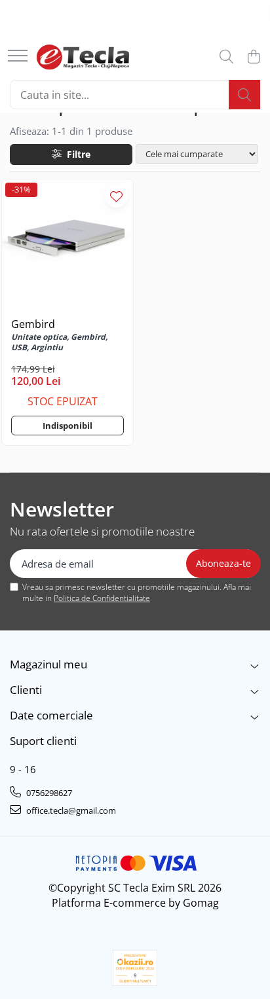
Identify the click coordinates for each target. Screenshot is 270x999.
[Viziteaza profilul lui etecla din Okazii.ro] (135, 968)
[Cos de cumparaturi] (253, 57)
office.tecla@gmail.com (70, 810)
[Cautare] (244, 94)
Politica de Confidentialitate (102, 598)
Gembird (33, 324)
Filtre (76, 154)
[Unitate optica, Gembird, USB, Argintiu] (67, 244)
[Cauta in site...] (226, 57)
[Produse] (17, 56)
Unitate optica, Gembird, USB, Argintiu (59, 342)
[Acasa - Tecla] (83, 57)
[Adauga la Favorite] (116, 196)
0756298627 (48, 793)
